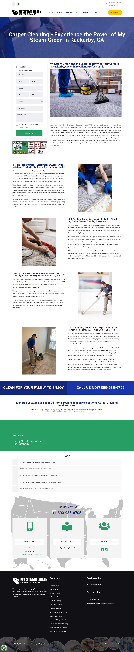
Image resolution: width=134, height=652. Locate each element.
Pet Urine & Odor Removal (58, 631)
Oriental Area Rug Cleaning (58, 628)
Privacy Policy (31, 125)
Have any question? (115, 3)
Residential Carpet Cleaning (58, 620)
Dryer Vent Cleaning (56, 605)
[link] (29, 580)
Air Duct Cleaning (55, 601)
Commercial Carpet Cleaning (59, 624)
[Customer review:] (4, 651)
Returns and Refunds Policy (113, 644)
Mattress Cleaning (55, 593)
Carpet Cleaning (55, 585)
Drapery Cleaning (55, 608)
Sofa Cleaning (54, 589)
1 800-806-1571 (94, 599)
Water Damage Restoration (58, 612)
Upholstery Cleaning (56, 597)
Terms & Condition (23, 127)
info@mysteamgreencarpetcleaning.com (30, 554)
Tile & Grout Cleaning (56, 616)
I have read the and (28, 126)
